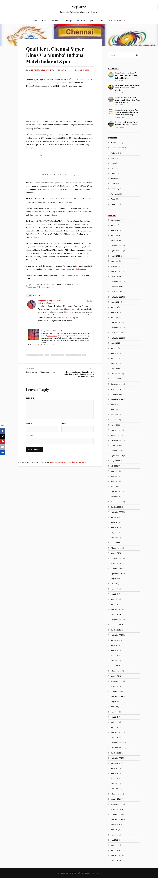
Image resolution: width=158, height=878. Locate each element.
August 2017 (115, 702)
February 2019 (116, 609)
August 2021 (115, 461)
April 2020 (114, 538)
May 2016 (114, 778)
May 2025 (114, 266)
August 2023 (115, 343)
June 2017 (114, 712)
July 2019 (114, 584)
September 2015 (117, 819)
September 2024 (117, 297)
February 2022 (116, 430)
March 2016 (115, 789)
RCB (84, 355)
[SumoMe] (2, 452)
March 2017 (115, 727)
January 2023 (116, 379)
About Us (120, 20)
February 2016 (116, 794)
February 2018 (116, 671)
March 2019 (115, 604)
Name (29, 424)
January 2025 (116, 276)
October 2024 (116, 292)
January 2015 (116, 860)
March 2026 (115, 235)
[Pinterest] (2, 441)
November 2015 (117, 809)
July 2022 (114, 409)
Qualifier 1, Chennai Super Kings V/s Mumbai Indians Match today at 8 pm (55, 55)
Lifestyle (69, 20)
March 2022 (115, 425)
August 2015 (115, 824)
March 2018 (115, 666)
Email (64, 424)
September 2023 (117, 338)
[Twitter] (91, 301)
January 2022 (116, 435)
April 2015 (114, 845)
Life (112, 168)
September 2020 (117, 512)
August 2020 (115, 517)
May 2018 (114, 655)
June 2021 (114, 471)
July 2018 (114, 645)
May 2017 (114, 717)
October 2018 (116, 630)
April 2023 (114, 363)
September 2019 (117, 573)
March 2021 (115, 486)
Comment (30, 398)
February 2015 (116, 855)
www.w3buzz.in (64, 309)
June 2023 (114, 353)
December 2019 (116, 558)
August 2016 (115, 763)
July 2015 (114, 830)
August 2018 (115, 640)
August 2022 (115, 404)
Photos (113, 178)
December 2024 (116, 281)
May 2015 (114, 840)
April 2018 (114, 661)
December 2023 (116, 327)
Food (101, 20)
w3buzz (79, 6)
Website (29, 436)
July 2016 (114, 768)
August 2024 (115, 302)
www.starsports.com (53, 269)
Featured (114, 153)
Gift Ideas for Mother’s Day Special (40, 372)
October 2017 (116, 691)
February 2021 (116, 491)
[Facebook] (88, 301)
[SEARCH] (137, 55)
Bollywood (81, 20)
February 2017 (116, 732)
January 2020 (116, 553)
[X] (2, 436)
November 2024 (117, 286)
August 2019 (115, 579)
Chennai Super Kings (35, 355)
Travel (109, 20)
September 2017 (117, 696)
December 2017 (116, 681)
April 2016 (114, 784)
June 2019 (114, 589)
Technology (115, 194)
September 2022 (117, 399)
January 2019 (116, 614)
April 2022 (114, 420)
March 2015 (115, 850)
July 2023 (114, 348)
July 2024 (114, 307)
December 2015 (116, 804)
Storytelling (115, 189)
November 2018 (117, 625)
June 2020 (114, 527)
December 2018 (116, 620)
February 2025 (116, 271)
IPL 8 (47, 355)
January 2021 (116, 497)
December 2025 (116, 246)
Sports (92, 20)
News (44, 20)
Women (114, 204)
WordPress (72, 873)
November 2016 (117, 748)
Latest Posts (37, 295)
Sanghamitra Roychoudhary (41, 70)
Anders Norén (94, 873)
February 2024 (116, 322)
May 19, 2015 (66, 70)
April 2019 (114, 599)
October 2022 (116, 394)
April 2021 (114, 481)
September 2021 (117, 456)
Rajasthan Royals (73, 355)
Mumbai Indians (58, 355)
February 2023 (116, 374)
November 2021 (117, 445)
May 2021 (114, 476)
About (29, 295)
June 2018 (114, 650)
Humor (113, 163)
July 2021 (114, 466)
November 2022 (117, 389)
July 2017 (114, 707)
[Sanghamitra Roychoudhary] (31, 308)
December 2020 (116, 502)
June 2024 (114, 312)
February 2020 (116, 548)
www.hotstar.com (79, 269)
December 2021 (116, 440)
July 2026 (114, 225)
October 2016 (116, 753)
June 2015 (114, 835)
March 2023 (115, 368)
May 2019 (114, 594)
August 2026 (115, 220)
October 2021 (116, 450)
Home (35, 20)
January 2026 (116, 240)
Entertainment (56, 20)
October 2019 (116, 568)
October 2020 (116, 507)
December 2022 (116, 384)
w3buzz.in (49, 303)
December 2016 (116, 743)
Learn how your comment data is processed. (68, 462)
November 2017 (117, 686)
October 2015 (116, 814)
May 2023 (114, 358)
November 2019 (117, 563)
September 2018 (117, 635)
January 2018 (116, 676)
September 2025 (117, 251)
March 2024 (115, 317)
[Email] (2, 447)
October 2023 (116, 333)
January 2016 (116, 799)
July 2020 (114, 522)
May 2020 (114, 532)
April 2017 (114, 722)
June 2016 (114, 773)
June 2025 (114, 261)
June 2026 (114, 230)
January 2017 (116, 737)
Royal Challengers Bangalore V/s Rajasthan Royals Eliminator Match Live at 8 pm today (79, 374)
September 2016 (117, 758)
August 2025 (115, 256)
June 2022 (114, 415)
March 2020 (115, 543)
